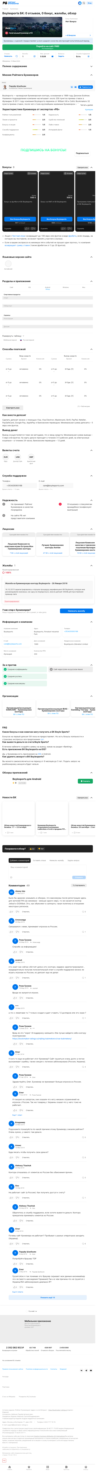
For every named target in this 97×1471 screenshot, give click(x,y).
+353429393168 (71, 631)
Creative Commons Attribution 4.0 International (49, 1436)
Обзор (48, 289)
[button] (47, 47)
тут (42, 739)
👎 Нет (41, 849)
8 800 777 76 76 (49, 1422)
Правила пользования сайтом (12, 1369)
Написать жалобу (76, 611)
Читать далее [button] (86, 105)
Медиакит (63, 1369)
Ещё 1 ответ (17, 1115)
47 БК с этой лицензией (52, 553)
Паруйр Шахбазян (17, 86)
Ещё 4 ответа (17, 1292)
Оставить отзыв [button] (39, 860)
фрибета (72, 236)
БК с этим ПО (18, 714)
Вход (89, 3)
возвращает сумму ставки (17, 245)
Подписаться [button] (86, 87)
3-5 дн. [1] (69, 369)
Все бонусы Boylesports (20, 219)
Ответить (26, 912)
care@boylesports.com (13, 644)
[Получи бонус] (80, 3)
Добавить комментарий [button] (19, 860)
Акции (34, 195)
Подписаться (82, 153)
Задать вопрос (73, 860)
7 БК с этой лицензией (19, 553)
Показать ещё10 (47, 1298)
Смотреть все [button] (13, 408)
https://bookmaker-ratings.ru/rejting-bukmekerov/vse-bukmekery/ (42, 1038)
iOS (39, 754)
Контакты (54, 1369)
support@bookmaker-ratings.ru (17, 1425)
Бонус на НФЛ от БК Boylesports (53, 202)
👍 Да (32, 849)
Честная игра (18, 236)
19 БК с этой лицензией (86, 553)
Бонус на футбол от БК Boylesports (18, 202)
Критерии (89, 109)
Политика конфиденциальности (37, 1369)
